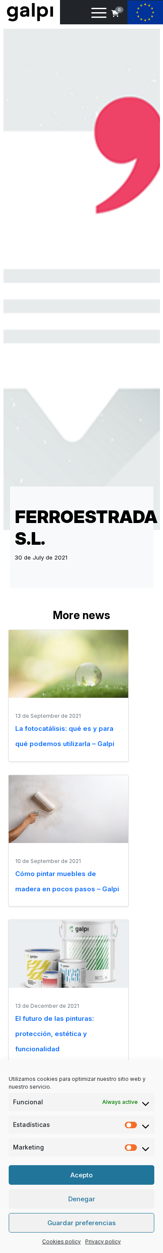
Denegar (81, 1199)
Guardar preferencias (81, 1223)
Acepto (81, 1175)
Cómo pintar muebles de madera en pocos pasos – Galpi (67, 881)
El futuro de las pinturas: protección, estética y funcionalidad (54, 1033)
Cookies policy (61, 1241)
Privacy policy (103, 1241)
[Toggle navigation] (98, 14)
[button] (115, 13)
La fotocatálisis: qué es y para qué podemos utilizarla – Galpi (64, 736)
